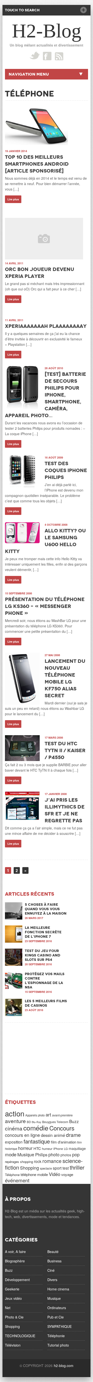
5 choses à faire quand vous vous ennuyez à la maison (45, 909)
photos (66, 1154)
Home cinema (58, 1289)
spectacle (46, 1168)
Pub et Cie (55, 1317)
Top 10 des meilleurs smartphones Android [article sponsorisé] (37, 164)
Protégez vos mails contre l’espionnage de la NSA (44, 980)
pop (76, 1154)
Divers (52, 1279)
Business (54, 1260)
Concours (61, 1128)
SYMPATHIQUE (59, 1326)
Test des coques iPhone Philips (66, 470)
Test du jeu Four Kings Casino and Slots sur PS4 (42, 955)
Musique (25, 1154)
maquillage (77, 1148)
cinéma (13, 1128)
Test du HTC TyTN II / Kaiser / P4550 (65, 750)
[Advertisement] (46, 1058)
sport (57, 1168)
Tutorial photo (58, 1345)
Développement (17, 1279)
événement (17, 1180)
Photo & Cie (14, 1317)
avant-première (62, 1115)
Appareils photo (35, 1115)
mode (10, 1154)
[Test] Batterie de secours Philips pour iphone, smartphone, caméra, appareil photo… (45, 395)
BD (29, 1122)
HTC (37, 1148)
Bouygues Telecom (55, 1122)
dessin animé (53, 1135)
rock (37, 1161)
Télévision (13, 1345)
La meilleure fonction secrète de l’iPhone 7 (43, 932)
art (48, 1114)
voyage (67, 1174)
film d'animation (63, 1141)
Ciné (51, 1270)
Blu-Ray (36, 1122)
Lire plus (13, 199)
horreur (25, 1148)
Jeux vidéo (13, 1298)
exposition (14, 1141)
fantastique (37, 1141)
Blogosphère (15, 1260)
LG (66, 1149)
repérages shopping (19, 1161)
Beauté (53, 1251)
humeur (47, 1148)
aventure (15, 1121)
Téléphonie (56, 1335)
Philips (41, 1155)
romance (52, 1161)
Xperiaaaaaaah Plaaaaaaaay (46, 326)
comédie (35, 1127)
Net (7, 1307)
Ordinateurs (56, 1307)
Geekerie (12, 1289)
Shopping (29, 1167)
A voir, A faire (15, 1251)
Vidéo (54, 1174)
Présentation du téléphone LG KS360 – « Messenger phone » (45, 606)
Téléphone (12, 1174)
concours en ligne (22, 1135)
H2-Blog (46, 30)
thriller (77, 1167)
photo (54, 1154)
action (14, 1113)
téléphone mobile (34, 1174)
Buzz (74, 1121)
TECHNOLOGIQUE (20, 1335)
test (65, 1168)
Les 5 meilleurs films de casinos (46, 1003)
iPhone (58, 1148)
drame (73, 1134)
